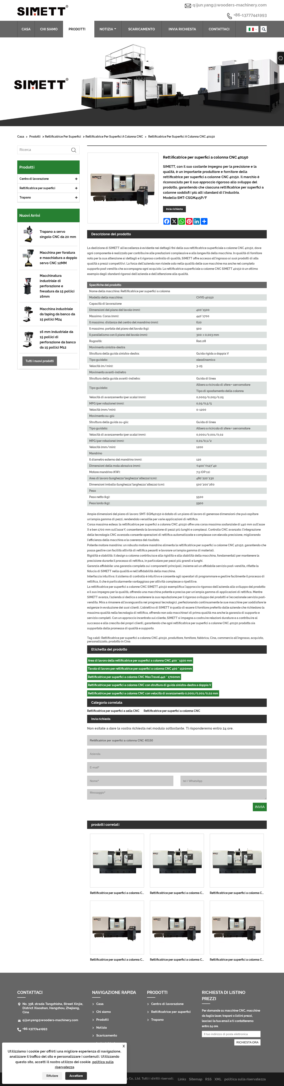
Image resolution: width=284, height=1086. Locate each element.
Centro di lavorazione (34, 178)
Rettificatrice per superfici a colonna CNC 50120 (178, 893)
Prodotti (77, 29)
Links (182, 1079)
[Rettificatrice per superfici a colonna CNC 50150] (237, 859)
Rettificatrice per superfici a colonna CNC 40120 (238, 959)
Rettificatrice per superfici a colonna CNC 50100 (118, 893)
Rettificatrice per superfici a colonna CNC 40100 (178, 959)
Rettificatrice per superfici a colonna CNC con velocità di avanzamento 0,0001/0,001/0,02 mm (153, 693)
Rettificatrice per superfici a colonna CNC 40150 (181, 136)
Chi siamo (49, 29)
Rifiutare (52, 1075)
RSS (208, 1079)
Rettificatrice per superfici (63, 136)
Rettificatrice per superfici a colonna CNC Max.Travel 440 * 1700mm (134, 677)
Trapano (25, 197)
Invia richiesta (182, 29)
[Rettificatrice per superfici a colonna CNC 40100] (177, 926)
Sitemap (195, 1079)
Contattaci (219, 29)
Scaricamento (141, 29)
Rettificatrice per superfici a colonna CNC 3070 (118, 959)
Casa (26, 29)
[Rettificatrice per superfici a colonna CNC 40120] (237, 926)
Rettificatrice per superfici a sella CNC (113, 710)
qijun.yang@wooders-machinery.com (230, 4)
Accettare (76, 1075)
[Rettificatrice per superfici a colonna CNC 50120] (177, 859)
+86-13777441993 (250, 15)
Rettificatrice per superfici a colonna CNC (114, 136)
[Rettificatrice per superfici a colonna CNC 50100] (117, 859)
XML (218, 1079)
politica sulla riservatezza (245, 1079)
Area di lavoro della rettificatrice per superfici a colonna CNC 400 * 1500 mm (140, 660)
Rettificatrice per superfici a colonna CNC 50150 (238, 893)
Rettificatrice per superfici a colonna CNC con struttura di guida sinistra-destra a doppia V (149, 685)
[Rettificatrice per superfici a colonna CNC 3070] (117, 926)
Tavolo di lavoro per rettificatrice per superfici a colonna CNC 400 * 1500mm (140, 668)
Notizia (106, 29)
